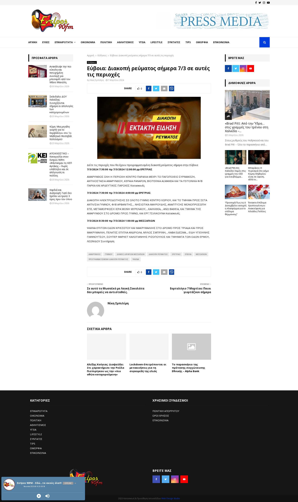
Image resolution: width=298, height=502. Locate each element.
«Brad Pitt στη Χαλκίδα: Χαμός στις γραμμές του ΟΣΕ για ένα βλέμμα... (235, 172)
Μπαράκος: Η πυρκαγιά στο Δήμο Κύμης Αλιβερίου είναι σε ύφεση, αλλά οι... (258, 173)
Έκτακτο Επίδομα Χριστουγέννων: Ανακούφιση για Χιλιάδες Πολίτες (257, 207)
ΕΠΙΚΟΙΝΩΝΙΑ (38, 453)
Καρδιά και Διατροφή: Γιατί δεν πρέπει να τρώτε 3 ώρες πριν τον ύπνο (60, 194)
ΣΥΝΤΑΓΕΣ (36, 439)
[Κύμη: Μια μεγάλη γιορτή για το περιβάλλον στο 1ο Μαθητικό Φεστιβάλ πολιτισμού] (37, 131)
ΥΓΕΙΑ (33, 429)
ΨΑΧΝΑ (135, 259)
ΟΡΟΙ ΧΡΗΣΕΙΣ (160, 415)
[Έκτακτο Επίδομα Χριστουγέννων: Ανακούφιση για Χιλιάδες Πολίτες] (259, 192)
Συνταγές (174, 42)
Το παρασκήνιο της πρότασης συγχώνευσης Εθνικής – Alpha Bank (188, 368)
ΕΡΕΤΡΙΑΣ (176, 254)
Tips (188, 42)
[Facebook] (256, 2)
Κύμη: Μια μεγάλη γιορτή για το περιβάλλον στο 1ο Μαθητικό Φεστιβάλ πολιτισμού (60, 133)
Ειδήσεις (92, 62)
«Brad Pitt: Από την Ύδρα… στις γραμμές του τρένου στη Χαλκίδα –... (246, 127)
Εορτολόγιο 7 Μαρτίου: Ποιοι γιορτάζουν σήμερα (190, 290)
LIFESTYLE (36, 434)
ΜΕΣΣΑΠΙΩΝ (201, 254)
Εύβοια (188, 254)
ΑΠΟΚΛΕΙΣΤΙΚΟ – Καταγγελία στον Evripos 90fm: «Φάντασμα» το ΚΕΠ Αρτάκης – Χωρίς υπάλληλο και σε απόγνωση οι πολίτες (60, 164)
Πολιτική (106, 42)
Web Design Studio (170, 498)
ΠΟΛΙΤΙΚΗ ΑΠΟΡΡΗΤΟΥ (165, 411)
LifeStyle (156, 42)
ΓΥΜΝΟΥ (108, 254)
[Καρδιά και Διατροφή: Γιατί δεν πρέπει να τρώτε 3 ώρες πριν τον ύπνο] (37, 194)
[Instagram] (264, 2)
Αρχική (32, 42)
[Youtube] (268, 2)
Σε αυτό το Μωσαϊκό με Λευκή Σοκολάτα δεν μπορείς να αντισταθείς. (115, 290)
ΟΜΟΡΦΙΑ (36, 448)
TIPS (32, 443)
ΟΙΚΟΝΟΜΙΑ (37, 415)
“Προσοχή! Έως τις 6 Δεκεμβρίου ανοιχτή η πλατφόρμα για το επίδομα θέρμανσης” (235, 208)
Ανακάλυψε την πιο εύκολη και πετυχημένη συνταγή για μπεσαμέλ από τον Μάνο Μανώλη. (60, 74)
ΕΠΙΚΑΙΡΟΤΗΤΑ (38, 411)
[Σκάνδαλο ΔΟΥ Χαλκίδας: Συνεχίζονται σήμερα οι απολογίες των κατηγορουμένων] (37, 101)
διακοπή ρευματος (158, 254)
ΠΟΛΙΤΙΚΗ (35, 420)
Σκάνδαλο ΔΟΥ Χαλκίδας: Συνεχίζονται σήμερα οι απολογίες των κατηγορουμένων (61, 104)
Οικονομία (88, 42)
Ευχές (45, 42)
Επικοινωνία (221, 42)
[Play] (38, 496)
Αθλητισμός (125, 42)
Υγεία (142, 42)
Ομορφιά (202, 42)
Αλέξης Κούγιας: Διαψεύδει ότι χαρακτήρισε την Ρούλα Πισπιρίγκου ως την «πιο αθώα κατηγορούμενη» (105, 369)
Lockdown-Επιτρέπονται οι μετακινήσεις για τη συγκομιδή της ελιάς (148, 368)
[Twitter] (260, 2)
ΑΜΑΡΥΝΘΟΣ (95, 254)
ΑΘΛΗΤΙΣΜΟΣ (38, 425)
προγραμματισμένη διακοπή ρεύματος (108, 259)
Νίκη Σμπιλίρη (97, 80)
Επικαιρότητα (64, 42)
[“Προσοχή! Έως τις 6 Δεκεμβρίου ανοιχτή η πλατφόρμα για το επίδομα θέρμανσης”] (235, 192)
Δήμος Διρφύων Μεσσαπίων (130, 254)
